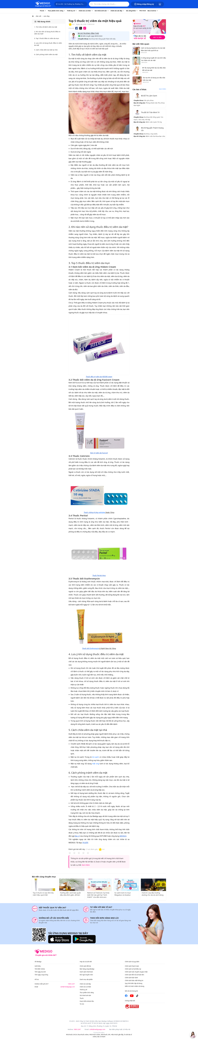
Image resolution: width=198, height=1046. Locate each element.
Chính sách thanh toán (132, 966)
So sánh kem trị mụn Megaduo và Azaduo (122, 894)
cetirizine (101, 512)
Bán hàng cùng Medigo (87, 969)
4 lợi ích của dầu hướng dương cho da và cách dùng (153, 894)
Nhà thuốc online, (95, 1034)
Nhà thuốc (142, 11)
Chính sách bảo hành (131, 978)
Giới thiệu (38, 966)
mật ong (95, 763)
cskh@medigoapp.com (67, 987)
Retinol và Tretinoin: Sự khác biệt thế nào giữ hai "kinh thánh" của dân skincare (98, 895)
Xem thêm (86, 865)
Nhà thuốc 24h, (106, 1034)
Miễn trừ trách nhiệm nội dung (134, 986)
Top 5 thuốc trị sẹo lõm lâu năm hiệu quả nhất (43, 894)
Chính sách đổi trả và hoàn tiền (134, 975)
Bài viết (38, 16)
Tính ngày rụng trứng (41, 975)
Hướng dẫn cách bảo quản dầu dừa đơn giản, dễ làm (70, 894)
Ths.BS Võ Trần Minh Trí (150, 112)
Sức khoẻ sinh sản (85, 995)
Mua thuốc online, (83, 1034)
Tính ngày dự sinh (40, 972)
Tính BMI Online (40, 969)
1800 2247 (71, 984)
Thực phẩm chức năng (87, 992)
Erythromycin (94, 648)
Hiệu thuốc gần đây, (117, 1034)
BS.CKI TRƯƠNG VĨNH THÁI (88, 33)
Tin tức (82, 1004)
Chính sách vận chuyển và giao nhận (136, 972)
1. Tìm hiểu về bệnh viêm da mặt (45, 27)
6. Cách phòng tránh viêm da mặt (46, 54)
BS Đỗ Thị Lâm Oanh (149, 96)
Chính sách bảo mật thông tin (134, 980)
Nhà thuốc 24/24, (71, 1034)
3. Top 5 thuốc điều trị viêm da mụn (46, 38)
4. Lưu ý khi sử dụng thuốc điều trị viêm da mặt (48, 44)
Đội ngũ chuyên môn (86, 975)
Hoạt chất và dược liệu (87, 1001)
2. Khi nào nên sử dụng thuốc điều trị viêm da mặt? (47, 33)
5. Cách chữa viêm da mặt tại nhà (45, 50)
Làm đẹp (47, 16)
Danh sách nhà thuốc (86, 972)
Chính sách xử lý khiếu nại (133, 969)
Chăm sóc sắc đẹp (85, 984)
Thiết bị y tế (83, 990)
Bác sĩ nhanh (101, 1037)
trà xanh (95, 757)
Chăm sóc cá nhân (85, 987)
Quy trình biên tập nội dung (133, 983)
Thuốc (82, 998)
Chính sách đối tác (85, 966)
